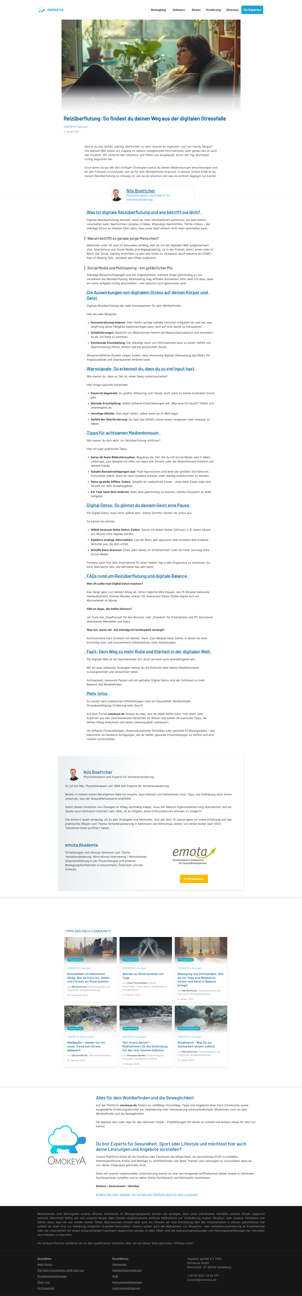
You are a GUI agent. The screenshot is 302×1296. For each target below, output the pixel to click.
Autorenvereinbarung (126, 1288)
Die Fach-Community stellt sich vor (60, 1270)
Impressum (119, 1264)
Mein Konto (44, 1264)
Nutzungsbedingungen (127, 1282)
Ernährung (213, 10)
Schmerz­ (179, 10)
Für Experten (252, 10)
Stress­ (196, 10)
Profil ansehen (194, 879)
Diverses (232, 10)
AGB (115, 1276)
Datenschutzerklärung (126, 1270)
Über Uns (43, 1282)
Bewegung (158, 10)
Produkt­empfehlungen (52, 1276)
